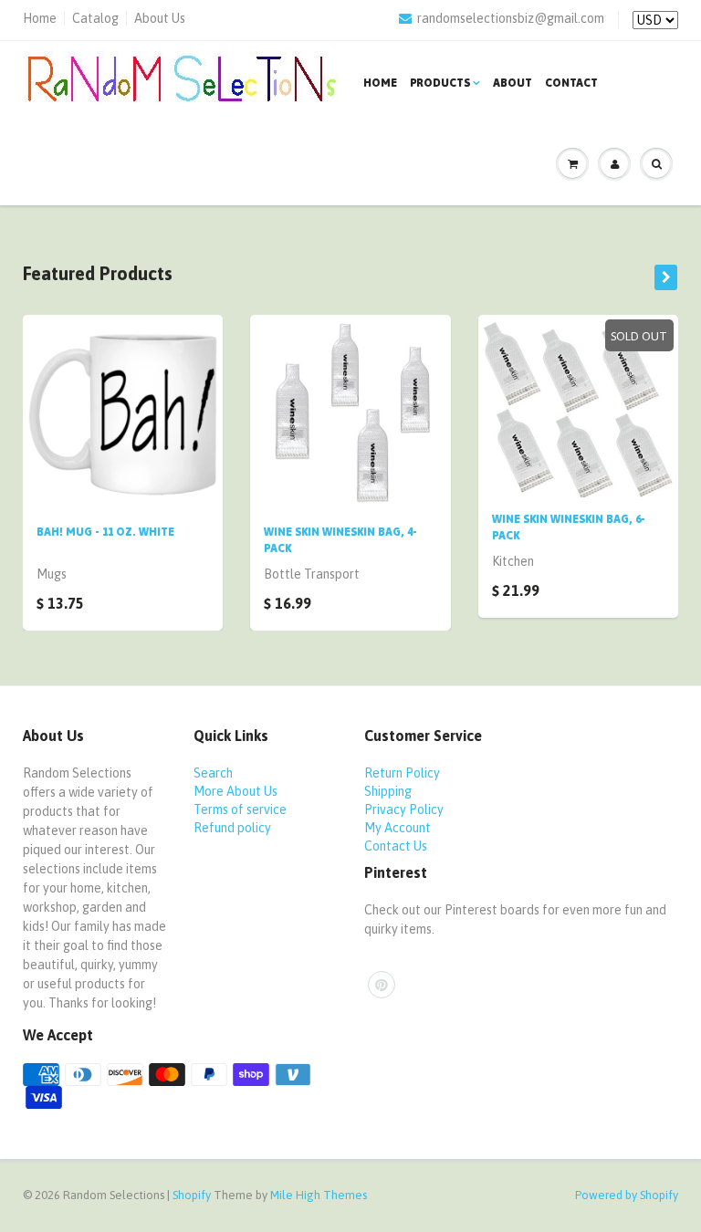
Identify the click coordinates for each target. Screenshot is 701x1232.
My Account (397, 827)
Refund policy (232, 827)
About (512, 83)
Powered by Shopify (626, 1195)
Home (40, 18)
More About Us (235, 791)
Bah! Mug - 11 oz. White (105, 532)
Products (440, 83)
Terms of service (240, 809)
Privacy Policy (404, 809)
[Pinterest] (381, 984)
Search (213, 773)
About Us (159, 18)
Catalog (95, 18)
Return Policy (402, 773)
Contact (571, 83)
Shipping (388, 791)
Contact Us (395, 846)
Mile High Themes (318, 1195)
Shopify (192, 1195)
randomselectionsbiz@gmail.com (510, 18)
